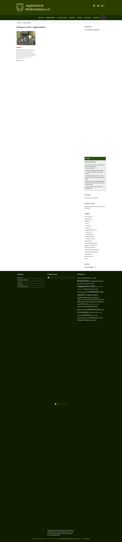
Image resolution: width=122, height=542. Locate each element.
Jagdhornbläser (92, 295)
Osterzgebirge (89, 234)
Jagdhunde (80, 299)
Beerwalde (88, 232)
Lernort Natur (87, 254)
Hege (92, 283)
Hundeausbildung (82, 292)
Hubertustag (94, 289)
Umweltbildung (92, 318)
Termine (87, 227)
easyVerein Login (61, 17)
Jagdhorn (19, 47)
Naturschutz (94, 309)
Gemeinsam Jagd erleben (84, 283)
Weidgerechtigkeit (83, 320)
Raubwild (100, 312)
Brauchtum (83, 280)
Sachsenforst (94, 315)
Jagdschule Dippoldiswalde (91, 249)
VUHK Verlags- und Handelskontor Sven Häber (69, 538)
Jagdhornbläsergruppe (84, 297)
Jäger (78, 304)
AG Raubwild (87, 219)
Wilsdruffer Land (90, 238)
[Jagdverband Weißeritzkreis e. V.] (33, 7)
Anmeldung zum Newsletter (91, 198)
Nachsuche (92, 306)
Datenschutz (96, 17)
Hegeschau (87, 289)
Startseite (41, 17)
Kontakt (19, 282)
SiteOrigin (87, 538)
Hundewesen (87, 241)
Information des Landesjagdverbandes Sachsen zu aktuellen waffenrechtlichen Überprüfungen (94, 183)
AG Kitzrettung (87, 216)
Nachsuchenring (82, 309)
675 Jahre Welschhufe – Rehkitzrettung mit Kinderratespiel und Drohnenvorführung (94, 166)
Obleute (102, 309)
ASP (87, 223)
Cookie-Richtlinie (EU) (22, 286)
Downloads (72, 17)
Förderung (99, 281)
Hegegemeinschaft (86, 286)
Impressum (88, 17)
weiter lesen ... (20, 60)
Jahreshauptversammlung (90, 252)
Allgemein (86, 221)
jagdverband (81, 302)
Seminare (88, 225)
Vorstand (79, 17)
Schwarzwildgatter (82, 318)
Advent (79, 278)
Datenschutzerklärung (22, 280)
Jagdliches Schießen (89, 247)
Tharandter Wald (89, 236)
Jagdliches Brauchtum (89, 245)
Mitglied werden (50, 17)
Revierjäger (80, 315)
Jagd (101, 292)
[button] (103, 17)
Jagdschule (86, 299)
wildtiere (91, 320)
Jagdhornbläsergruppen (90, 243)
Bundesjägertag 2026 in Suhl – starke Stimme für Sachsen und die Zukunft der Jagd (95, 177)
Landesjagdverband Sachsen (94, 304)
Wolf (85, 258)
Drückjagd (92, 281)
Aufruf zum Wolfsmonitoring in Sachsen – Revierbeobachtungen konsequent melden (95, 172)
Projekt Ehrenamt (88, 256)
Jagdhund (96, 297)
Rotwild (86, 315)
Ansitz (92, 278)
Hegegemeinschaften (89, 230)
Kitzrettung (84, 304)
